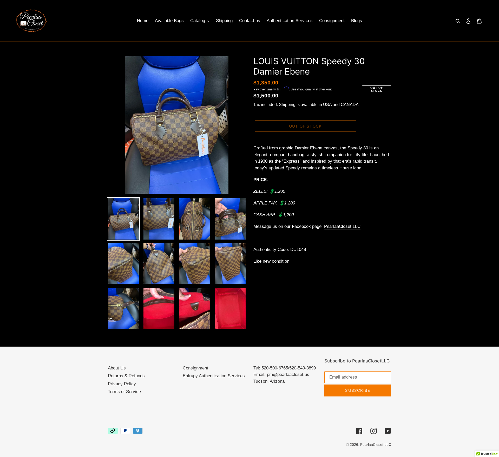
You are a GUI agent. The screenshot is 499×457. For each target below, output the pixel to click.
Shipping (287, 104)
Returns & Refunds (126, 375)
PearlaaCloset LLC (342, 226)
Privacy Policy (122, 383)
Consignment (195, 368)
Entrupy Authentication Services (214, 375)
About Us (117, 368)
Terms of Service (124, 391)
